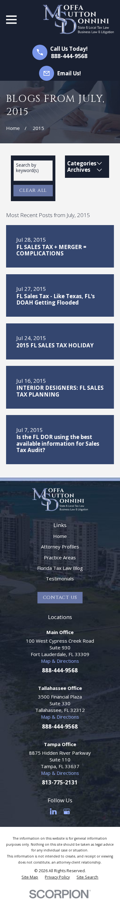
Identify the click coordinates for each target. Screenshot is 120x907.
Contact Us (60, 597)
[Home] (78, 19)
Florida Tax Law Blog (60, 568)
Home (60, 536)
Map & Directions (60, 661)
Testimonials (60, 578)
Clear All (33, 190)
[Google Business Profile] (66, 811)
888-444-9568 (69, 56)
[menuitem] (29, 877)
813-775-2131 (60, 782)
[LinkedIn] (53, 811)
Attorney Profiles (60, 546)
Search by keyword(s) (27, 168)
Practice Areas (60, 557)
